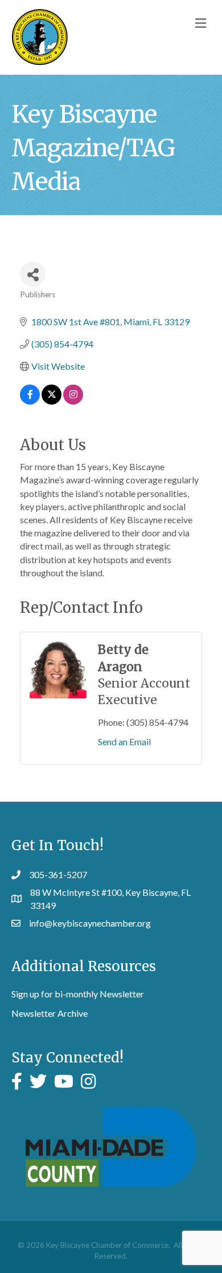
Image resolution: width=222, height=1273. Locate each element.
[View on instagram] (73, 400)
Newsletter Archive (49, 1013)
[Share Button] (33, 274)
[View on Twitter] (51, 400)
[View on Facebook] (30, 400)
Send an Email (124, 741)
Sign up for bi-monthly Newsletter (77, 993)
